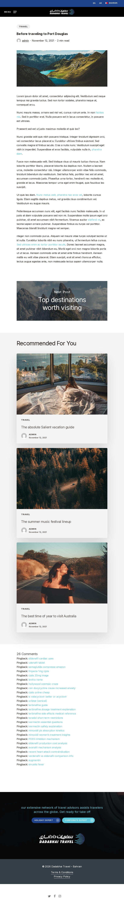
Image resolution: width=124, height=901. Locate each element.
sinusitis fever (36, 764)
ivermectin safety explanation (45, 726)
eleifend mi (94, 219)
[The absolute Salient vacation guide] (62, 398)
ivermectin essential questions (46, 722)
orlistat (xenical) (38, 700)
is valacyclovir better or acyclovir (48, 696)
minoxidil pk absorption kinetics (46, 730)
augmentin (35, 760)
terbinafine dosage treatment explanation (52, 709)
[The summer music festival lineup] (62, 493)
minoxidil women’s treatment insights (49, 734)
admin (25, 40)
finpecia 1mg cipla (39, 671)
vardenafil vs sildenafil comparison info (51, 755)
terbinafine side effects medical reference (52, 713)
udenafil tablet (37, 662)
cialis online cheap (39, 692)
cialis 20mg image (39, 675)
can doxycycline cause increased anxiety (52, 688)
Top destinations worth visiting (62, 301)
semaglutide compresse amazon (47, 666)
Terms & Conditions (62, 872)
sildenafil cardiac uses (41, 658)
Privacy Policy (62, 876)
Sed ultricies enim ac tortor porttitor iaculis (41, 244)
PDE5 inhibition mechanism (44, 739)
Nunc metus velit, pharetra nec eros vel (59, 194)
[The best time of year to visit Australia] (62, 587)
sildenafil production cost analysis (48, 743)
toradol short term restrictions (46, 717)
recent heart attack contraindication (49, 751)
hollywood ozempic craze (43, 683)
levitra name (36, 679)
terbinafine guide (38, 705)
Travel (23, 26)
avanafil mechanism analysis (45, 747)
